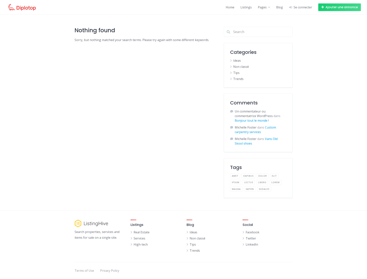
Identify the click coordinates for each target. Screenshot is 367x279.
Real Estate (141, 232)
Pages (262, 7)
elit (274, 175)
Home (230, 7)
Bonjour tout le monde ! (252, 120)
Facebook (252, 232)
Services (139, 238)
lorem (275, 182)
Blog (279, 7)
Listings (246, 7)
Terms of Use (84, 270)
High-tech (141, 244)
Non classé (241, 67)
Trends (238, 79)
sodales (264, 189)
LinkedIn (252, 244)
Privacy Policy (109, 270)
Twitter (251, 238)
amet (235, 175)
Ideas (237, 60)
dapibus (248, 175)
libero (262, 182)
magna (236, 189)
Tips (236, 73)
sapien (250, 189)
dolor (262, 175)
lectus (248, 182)
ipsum (235, 182)
